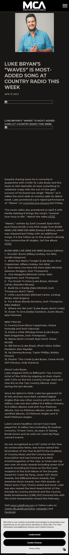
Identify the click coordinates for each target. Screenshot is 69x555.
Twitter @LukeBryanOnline (19, 508)
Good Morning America (36, 203)
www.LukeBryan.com (22, 505)
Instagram (42, 508)
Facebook (10, 512)
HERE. (51, 216)
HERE (7, 243)
